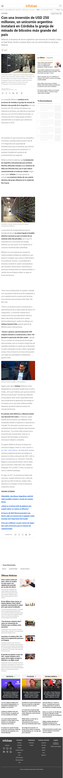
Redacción (31, 742)
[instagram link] (10, 748)
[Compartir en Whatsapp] (2, 93)
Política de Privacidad (56, 746)
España (19, 747)
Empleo (31, 745)
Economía (4, 13)
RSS (19, 762)
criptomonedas (13, 569)
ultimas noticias (25, 569)
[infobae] (31, 6)
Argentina (43, 742)
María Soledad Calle (5, 9)
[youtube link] (4, 752)
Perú (19, 755)
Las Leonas (42, 9)
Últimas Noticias (19, 760)
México (19, 752)
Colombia (19, 745)
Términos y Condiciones (56, 743)
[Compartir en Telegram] (16, 93)
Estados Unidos (19, 750)
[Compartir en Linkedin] (13, 93)
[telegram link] (7, 752)
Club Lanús (27, 9)
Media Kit (43, 755)
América (19, 742)
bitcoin (4, 569)
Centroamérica (19, 757)
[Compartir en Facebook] (6, 93)
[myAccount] (60, 6)
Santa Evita (13, 9)
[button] (2, 6)
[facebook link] (4, 748)
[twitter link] (7, 748)
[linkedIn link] (10, 752)
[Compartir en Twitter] (9, 93)
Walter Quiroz (20, 9)
